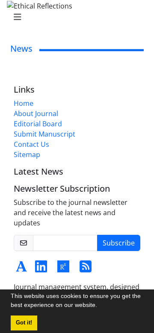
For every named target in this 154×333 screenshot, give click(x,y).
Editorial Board (38, 124)
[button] (100, 306)
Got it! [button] (24, 323)
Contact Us (31, 144)
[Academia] (21, 269)
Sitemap (27, 154)
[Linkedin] (41, 269)
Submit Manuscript (44, 134)
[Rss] (85, 269)
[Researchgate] (63, 269)
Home (23, 103)
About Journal (36, 113)
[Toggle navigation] (74, 17)
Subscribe (119, 243)
